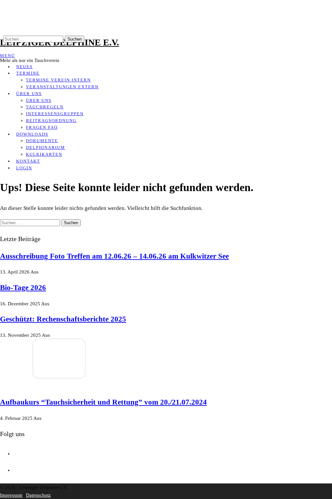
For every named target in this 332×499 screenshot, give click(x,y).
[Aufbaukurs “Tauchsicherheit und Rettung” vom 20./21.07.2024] (59, 376)
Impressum (11, 495)
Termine (28, 73)
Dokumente (42, 140)
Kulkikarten (44, 154)
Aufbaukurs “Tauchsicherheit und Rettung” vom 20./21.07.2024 (103, 402)
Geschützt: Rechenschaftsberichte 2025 (63, 319)
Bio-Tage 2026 (23, 288)
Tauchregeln (45, 106)
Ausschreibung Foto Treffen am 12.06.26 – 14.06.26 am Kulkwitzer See (114, 256)
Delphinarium (45, 147)
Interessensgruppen (55, 113)
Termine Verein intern (58, 80)
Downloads (32, 134)
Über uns (29, 93)
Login (24, 167)
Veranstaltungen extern (62, 86)
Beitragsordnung (51, 120)
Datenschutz (38, 495)
